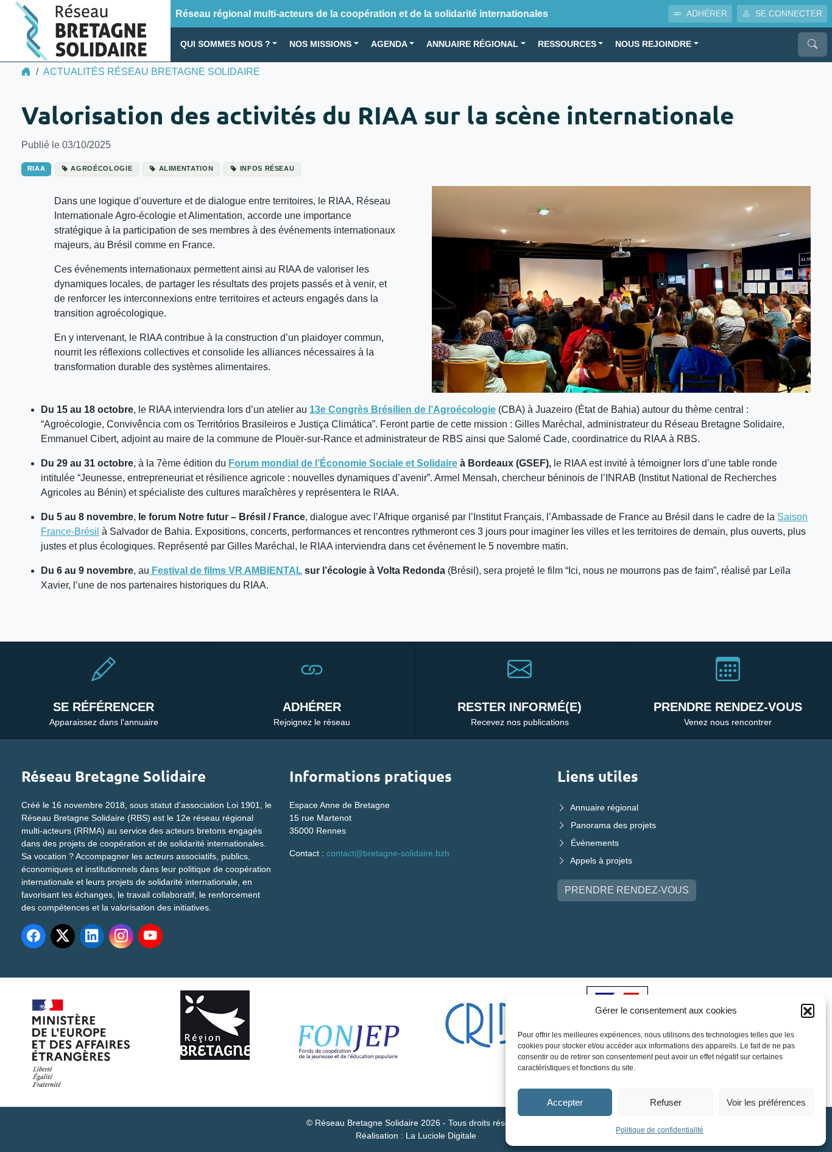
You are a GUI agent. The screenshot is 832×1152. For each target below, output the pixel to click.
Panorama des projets (613, 825)
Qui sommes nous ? (225, 44)
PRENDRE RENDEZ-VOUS (627, 890)
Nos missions (320, 44)
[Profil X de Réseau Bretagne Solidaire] (63, 936)
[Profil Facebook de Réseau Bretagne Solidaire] (33, 936)
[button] (808, 1010)
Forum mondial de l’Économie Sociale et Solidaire (342, 463)
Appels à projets (601, 860)
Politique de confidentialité (659, 1130)
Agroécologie (101, 168)
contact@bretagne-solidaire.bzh (387, 853)
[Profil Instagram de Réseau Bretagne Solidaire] (121, 936)
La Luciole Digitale (441, 1135)
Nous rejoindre (653, 44)
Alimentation (186, 168)
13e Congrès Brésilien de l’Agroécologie (402, 409)
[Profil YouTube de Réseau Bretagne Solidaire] (150, 936)
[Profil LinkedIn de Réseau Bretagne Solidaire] (92, 936)
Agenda (389, 44)
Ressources (567, 44)
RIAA (36, 168)
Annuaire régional (472, 44)
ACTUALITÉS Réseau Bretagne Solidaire (151, 71)
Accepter (565, 1102)
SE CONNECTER (788, 13)
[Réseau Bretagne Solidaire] (85, 30)
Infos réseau (267, 168)
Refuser (666, 1102)
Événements (595, 843)
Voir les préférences (766, 1102)
